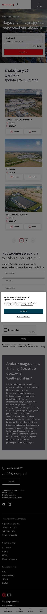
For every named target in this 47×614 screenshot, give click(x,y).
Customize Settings (23, 317)
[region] (23, 307)
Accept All (23, 311)
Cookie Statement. (27, 305)
